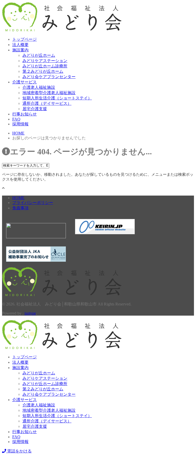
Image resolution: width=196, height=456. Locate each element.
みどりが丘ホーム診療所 (44, 66)
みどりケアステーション (44, 60)
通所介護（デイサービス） (46, 103)
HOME (18, 198)
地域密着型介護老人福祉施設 (49, 93)
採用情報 (20, 124)
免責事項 (20, 208)
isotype (30, 313)
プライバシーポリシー (32, 202)
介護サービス (24, 82)
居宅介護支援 (34, 109)
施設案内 (20, 50)
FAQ (16, 119)
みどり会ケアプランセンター (49, 77)
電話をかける (19, 451)
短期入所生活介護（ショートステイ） (57, 98)
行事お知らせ (24, 114)
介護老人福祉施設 (38, 87)
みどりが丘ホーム (38, 55)
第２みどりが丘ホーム (42, 71)
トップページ (24, 39)
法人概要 (20, 44)
